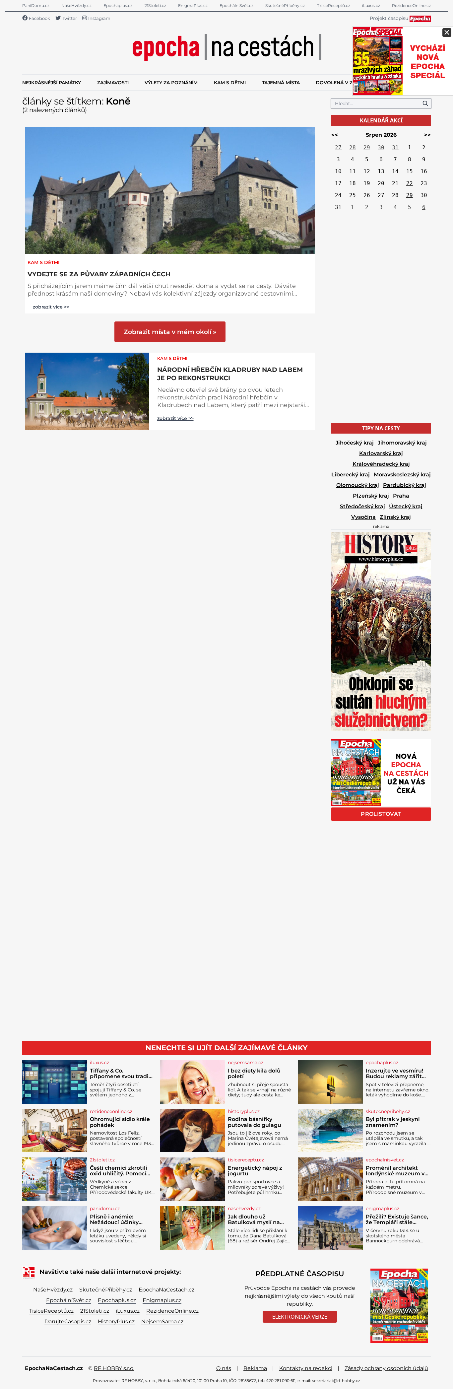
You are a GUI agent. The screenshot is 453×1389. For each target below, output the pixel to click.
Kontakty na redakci (305, 1368)
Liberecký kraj (350, 474)
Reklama (255, 1368)
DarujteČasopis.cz (67, 1321)
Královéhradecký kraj (381, 464)
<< (334, 135)
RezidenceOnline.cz (411, 5)
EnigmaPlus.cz (193, 5)
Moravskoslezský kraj (402, 474)
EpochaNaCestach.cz (166, 1289)
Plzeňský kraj (371, 496)
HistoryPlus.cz (116, 1321)
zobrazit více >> (51, 307)
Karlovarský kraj (381, 453)
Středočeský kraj (362, 506)
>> (427, 135)
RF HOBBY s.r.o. (114, 1368)
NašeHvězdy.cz (76, 5)
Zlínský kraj (395, 517)
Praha (401, 496)
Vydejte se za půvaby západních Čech (99, 274)
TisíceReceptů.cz (333, 5)
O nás (223, 1368)
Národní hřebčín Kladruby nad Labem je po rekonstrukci (230, 374)
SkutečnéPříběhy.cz (285, 5)
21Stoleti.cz (155, 5)
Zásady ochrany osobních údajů (386, 1368)
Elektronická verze (299, 1316)
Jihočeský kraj (355, 443)
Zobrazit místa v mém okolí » (170, 332)
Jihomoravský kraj (402, 443)
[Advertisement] (381, 318)
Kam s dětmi (43, 262)
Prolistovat (381, 814)
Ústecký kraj (405, 506)
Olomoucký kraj (357, 485)
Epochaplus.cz (117, 5)
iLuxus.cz (371, 5)
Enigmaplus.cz (162, 1300)
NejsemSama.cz (162, 1321)
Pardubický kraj (404, 485)
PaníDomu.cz (35, 5)
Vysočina (363, 517)
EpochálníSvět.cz (236, 5)
